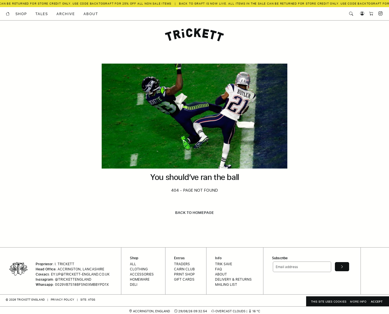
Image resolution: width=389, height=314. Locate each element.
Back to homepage (194, 212)
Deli (133, 284)
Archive (65, 14)
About (90, 14)
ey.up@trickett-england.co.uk (80, 274)
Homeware (140, 279)
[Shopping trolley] (369, 13)
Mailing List (226, 284)
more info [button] (358, 301)
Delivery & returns (233, 279)
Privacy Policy (62, 299)
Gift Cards (184, 279)
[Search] (351, 14)
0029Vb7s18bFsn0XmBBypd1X (82, 284)
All (133, 264)
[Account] (360, 13)
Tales (41, 14)
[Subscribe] (342, 266)
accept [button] (377, 301)
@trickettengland (73, 279)
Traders (182, 264)
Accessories (142, 274)
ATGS (91, 299)
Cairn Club (184, 269)
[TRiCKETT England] (194, 34)
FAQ (218, 269)
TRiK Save (223, 264)
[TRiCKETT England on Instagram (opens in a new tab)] (378, 13)
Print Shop (184, 274)
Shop (21, 14)
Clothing (139, 269)
